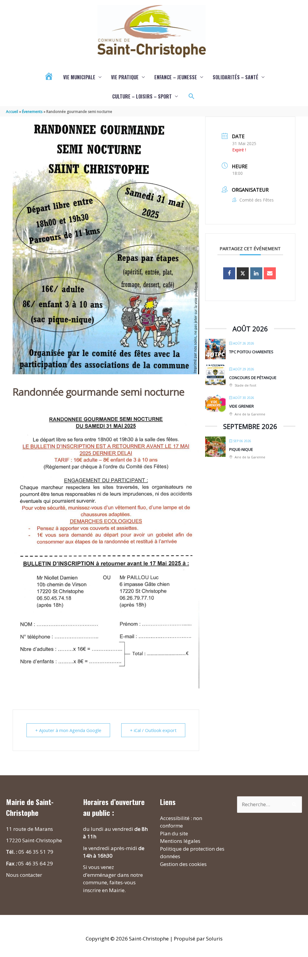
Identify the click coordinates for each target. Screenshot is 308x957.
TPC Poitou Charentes (251, 351)
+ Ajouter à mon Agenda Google (68, 730)
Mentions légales (180, 840)
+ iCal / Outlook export (153, 730)
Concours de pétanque (252, 377)
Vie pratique (125, 77)
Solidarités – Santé (235, 77)
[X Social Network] (243, 273)
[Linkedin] (256, 273)
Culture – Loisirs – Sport (142, 96)
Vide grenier (241, 406)
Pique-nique (241, 449)
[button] (192, 96)
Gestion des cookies (183, 864)
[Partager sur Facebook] (229, 273)
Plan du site (174, 833)
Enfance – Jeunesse (175, 77)
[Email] (270, 273)
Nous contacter (24, 874)
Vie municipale (79, 77)
